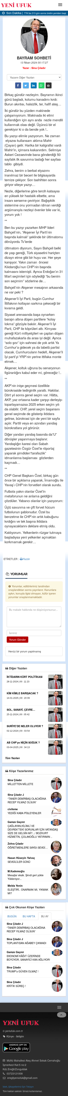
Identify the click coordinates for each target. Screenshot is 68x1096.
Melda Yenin (15, 885)
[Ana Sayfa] (21, 1023)
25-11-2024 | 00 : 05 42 (18, 714)
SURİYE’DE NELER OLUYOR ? (25, 726)
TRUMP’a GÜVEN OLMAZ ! (22, 971)
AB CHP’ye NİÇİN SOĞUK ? (23, 742)
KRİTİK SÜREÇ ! (16, 986)
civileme (13, 809)
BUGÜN (12, 916)
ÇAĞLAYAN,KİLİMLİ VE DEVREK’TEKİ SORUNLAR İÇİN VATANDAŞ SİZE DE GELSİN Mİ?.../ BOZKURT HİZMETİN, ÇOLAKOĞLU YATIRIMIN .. (33, 831)
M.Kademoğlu (16, 871)
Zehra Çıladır (15, 843)
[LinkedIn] (34, 85)
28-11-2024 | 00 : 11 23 (18, 681)
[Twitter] (26, 85)
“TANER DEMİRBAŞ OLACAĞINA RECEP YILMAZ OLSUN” (27, 800)
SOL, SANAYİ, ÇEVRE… (21, 709)
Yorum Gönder (17, 639)
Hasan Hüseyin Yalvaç (21, 858)
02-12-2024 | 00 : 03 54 (18, 731)
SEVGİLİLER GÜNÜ (19, 862)
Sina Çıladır (15, 780)
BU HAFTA (29, 916)
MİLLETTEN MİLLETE (20, 784)
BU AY (44, 916)
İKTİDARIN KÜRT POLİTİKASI (24, 677)
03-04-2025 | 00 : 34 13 (18, 747)
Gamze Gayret (16, 822)
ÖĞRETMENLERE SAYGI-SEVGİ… (28, 847)
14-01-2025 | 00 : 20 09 (18, 698)
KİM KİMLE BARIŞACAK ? (22, 693)
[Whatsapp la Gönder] (41, 85)
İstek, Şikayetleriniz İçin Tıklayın (18, 1086)
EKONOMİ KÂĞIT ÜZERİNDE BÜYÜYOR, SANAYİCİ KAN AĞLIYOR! (28, 957)
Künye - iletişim (15, 1036)
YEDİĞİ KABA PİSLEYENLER (24, 813)
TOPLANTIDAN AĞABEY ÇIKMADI (26, 943)
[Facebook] (18, 85)
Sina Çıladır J (16, 794)
